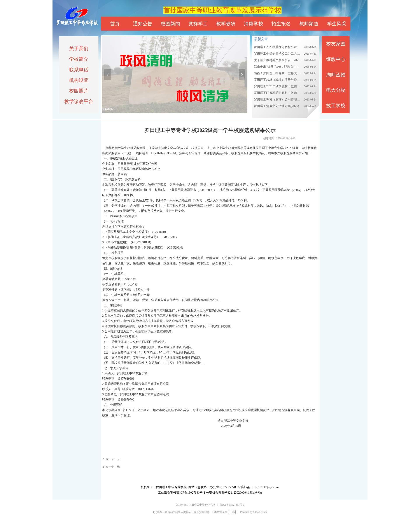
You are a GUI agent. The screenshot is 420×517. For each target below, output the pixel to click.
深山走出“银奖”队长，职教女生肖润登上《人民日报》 (278, 66)
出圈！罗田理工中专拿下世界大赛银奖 (278, 73)
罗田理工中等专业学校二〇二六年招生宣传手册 (278, 53)
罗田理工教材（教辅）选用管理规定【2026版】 (278, 99)
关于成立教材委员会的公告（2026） (278, 60)
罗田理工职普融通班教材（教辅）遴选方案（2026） (278, 93)
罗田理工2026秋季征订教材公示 (275, 47)
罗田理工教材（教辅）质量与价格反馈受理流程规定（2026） (278, 79)
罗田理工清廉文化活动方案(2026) (276, 106)
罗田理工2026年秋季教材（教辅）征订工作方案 (278, 86)
